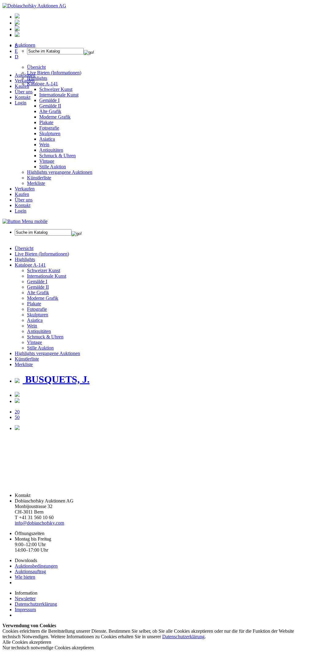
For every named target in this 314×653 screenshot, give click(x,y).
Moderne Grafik (55, 116)
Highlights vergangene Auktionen (59, 172)
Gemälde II (50, 105)
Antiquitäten (51, 150)
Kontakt (22, 97)
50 (17, 417)
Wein (44, 144)
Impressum (25, 609)
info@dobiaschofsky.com (39, 523)
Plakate (46, 122)
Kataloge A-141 (30, 265)
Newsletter (25, 598)
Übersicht (24, 248)
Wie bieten (25, 577)
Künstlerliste (39, 177)
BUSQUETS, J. (56, 379)
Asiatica (47, 139)
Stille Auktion (52, 166)
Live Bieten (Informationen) (42, 253)
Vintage (46, 161)
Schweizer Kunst (43, 270)
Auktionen (25, 75)
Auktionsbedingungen (36, 566)
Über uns (24, 91)
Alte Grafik (50, 111)
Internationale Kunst (46, 276)
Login (20, 102)
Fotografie (49, 128)
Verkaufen (25, 80)
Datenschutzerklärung (36, 604)
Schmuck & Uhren (57, 155)
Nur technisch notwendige (48, 647)
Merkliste (36, 183)
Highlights (25, 259)
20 (17, 411)
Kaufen (22, 86)
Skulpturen (49, 133)
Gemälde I (37, 281)
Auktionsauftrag (30, 571)
